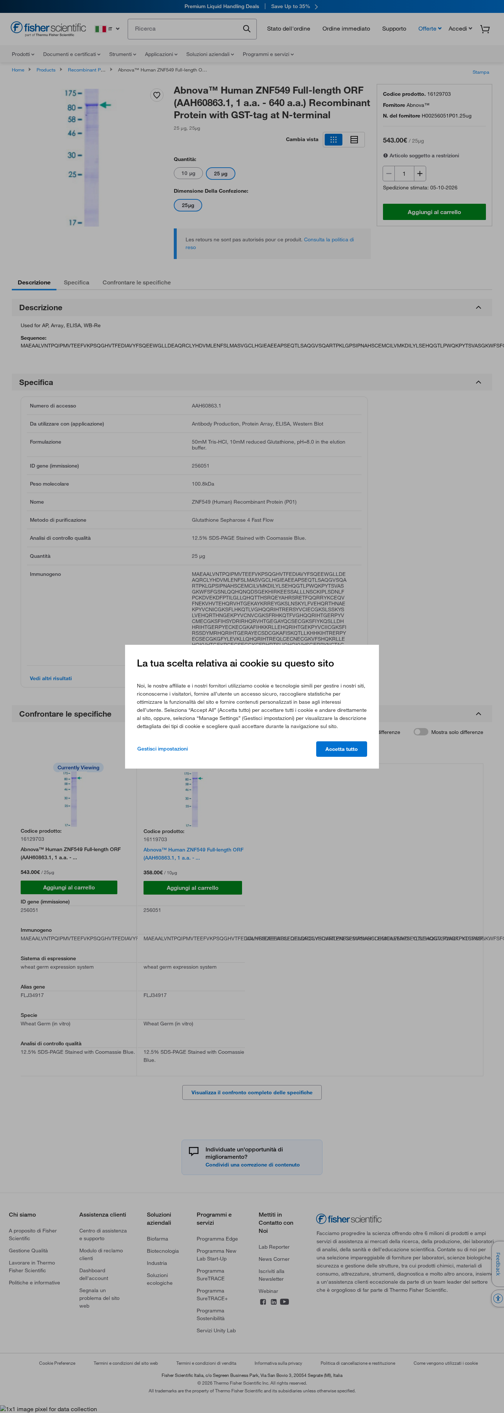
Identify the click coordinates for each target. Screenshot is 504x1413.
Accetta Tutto (341, 749)
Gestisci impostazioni (162, 748)
